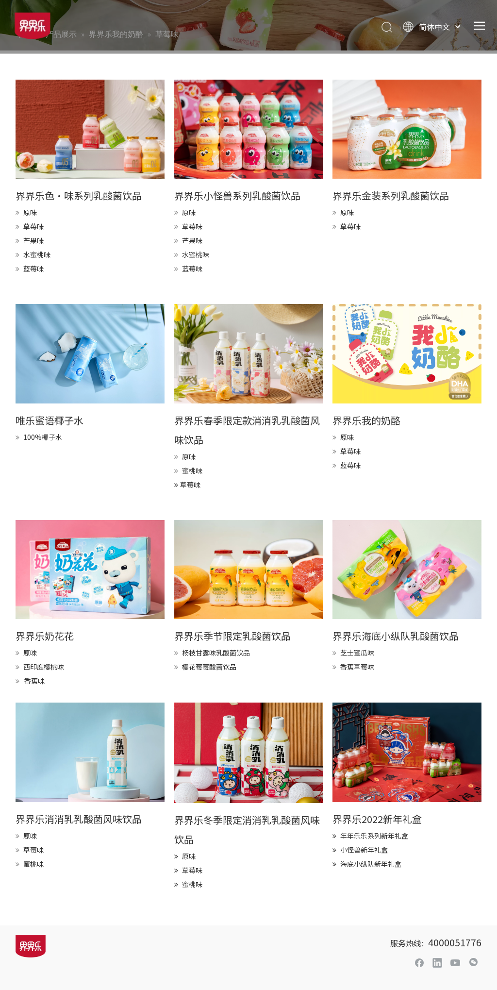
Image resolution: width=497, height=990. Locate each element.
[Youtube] (455, 962)
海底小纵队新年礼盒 (370, 864)
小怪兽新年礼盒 (364, 850)
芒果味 (33, 240)
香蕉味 (34, 681)
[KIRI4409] (248, 569)
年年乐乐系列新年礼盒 (374, 835)
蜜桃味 (192, 470)
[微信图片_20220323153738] (406, 353)
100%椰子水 (42, 437)
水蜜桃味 (36, 254)
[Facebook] (419, 962)
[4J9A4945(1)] (248, 753)
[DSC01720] (90, 569)
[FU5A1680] (90, 129)
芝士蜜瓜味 (357, 652)
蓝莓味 (33, 268)
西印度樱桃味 (43, 666)
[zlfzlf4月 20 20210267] (90, 353)
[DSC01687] (406, 569)
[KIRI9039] (406, 129)
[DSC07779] (248, 129)
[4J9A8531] (90, 752)
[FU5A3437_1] (248, 353)
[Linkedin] (437, 962)
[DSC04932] (406, 752)
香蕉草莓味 (357, 666)
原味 (30, 212)
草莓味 (33, 226)
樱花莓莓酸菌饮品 (209, 666)
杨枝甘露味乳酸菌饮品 (216, 652)
